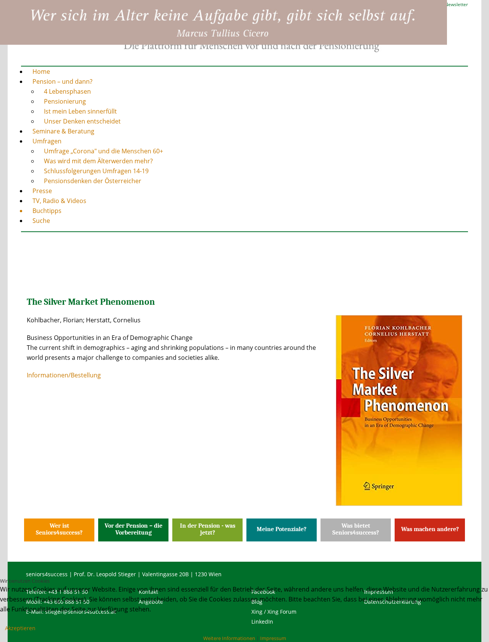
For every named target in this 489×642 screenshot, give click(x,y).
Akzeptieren (20, 628)
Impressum (273, 638)
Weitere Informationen (229, 638)
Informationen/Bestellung (64, 375)
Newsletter (456, 4)
